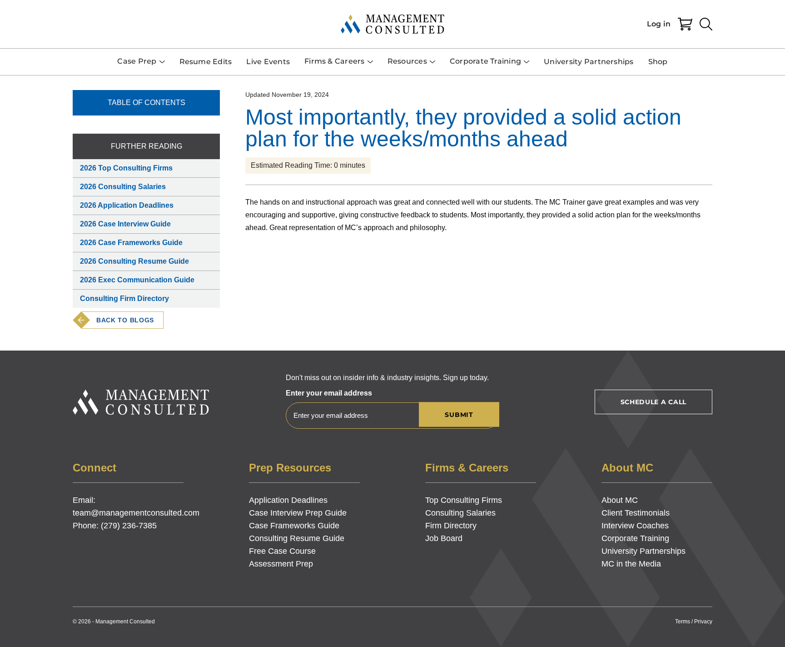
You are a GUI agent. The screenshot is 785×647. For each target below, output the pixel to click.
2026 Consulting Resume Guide (134, 261)
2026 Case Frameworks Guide (131, 242)
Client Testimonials (635, 512)
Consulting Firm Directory (124, 298)
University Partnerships (589, 61)
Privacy (703, 621)
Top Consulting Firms (463, 500)
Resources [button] (407, 61)
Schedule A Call (654, 402)
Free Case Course (282, 551)
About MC (619, 500)
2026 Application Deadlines (127, 205)
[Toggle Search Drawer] (706, 24)
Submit (459, 415)
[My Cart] (685, 24)
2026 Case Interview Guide (125, 224)
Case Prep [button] (136, 61)
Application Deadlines (288, 500)
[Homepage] (392, 24)
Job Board (443, 538)
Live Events (268, 61)
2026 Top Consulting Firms (126, 168)
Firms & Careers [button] (334, 61)
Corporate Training (635, 538)
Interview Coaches (635, 525)
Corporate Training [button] (485, 61)
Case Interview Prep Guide (298, 512)
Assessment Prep (281, 563)
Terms (682, 621)
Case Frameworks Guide (294, 525)
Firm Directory (451, 525)
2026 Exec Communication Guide (137, 280)
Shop (658, 61)
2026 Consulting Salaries (123, 187)
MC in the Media (631, 563)
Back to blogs (125, 320)
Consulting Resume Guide (296, 538)
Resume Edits (205, 61)
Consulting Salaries (460, 512)
